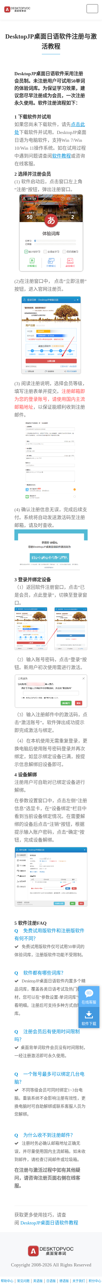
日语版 (51, 1281)
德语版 (64, 1281)
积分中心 (95, 1281)
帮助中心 (7, 1281)
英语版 (38, 1281)
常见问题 (23, 1281)
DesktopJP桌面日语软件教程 (49, 1222)
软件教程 (61, 156)
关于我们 (78, 1281)
